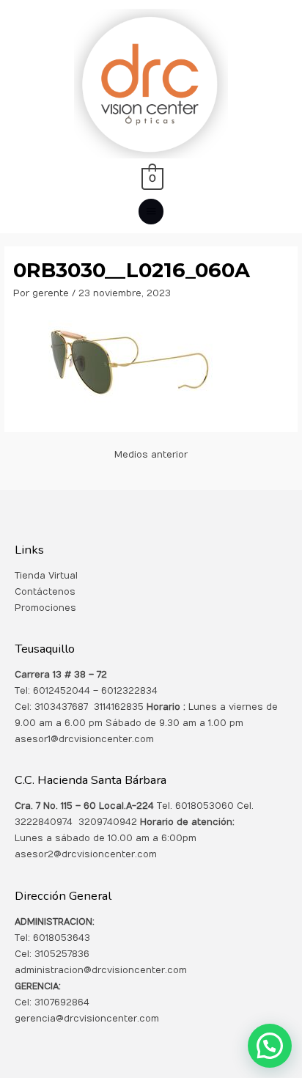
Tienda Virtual (46, 576)
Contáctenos (45, 592)
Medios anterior (151, 455)
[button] (270, 1046)
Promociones (45, 608)
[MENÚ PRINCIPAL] (151, 211)
